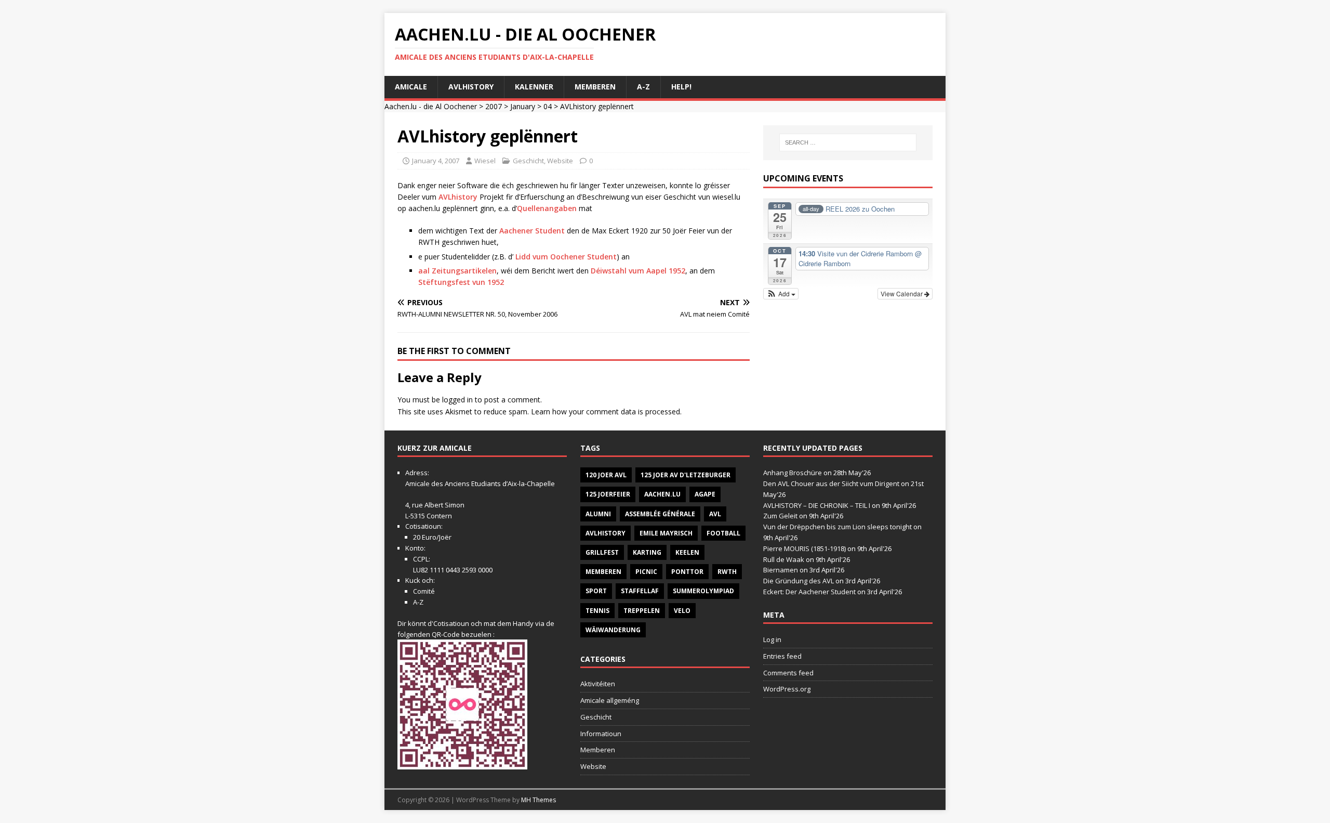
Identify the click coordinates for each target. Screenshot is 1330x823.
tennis (597, 610)
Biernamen (780, 569)
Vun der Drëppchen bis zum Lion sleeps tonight (837, 526)
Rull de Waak (783, 559)
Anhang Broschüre (792, 472)
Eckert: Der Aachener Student (809, 591)
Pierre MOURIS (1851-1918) (804, 548)
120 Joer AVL (606, 475)
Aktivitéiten (597, 683)
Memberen (595, 87)
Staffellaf (640, 590)
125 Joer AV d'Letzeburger (685, 475)
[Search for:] (848, 142)
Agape (705, 494)
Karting (647, 552)
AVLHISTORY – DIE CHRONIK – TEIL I (816, 505)
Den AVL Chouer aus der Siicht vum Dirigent (831, 483)
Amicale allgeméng (609, 700)
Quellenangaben (548, 208)
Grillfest (602, 552)
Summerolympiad (703, 590)
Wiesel (485, 160)
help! (681, 87)
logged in (457, 399)
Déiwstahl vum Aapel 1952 (638, 271)
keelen (687, 552)
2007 (493, 106)
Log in (772, 639)
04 (547, 106)
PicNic (646, 571)
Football (723, 533)
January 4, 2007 (435, 160)
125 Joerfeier (608, 494)
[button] (781, 294)
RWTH (727, 571)
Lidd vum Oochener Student (566, 257)
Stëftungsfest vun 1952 (461, 282)
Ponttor (687, 571)
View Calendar (902, 293)
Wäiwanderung (613, 629)
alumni (598, 514)
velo (682, 610)
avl (715, 514)
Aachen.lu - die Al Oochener (430, 106)
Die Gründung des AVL (798, 580)
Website (560, 160)
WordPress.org (786, 689)
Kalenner (534, 87)
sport (596, 590)
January (522, 106)
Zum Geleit (780, 515)
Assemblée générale (660, 514)
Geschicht (528, 160)
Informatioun (600, 733)
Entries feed (782, 656)
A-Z (643, 87)
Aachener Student (532, 231)
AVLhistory (471, 87)
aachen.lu (662, 494)
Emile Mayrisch (666, 533)
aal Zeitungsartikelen (457, 271)
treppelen (641, 610)
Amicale (411, 87)
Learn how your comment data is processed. (606, 411)
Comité (424, 591)
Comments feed (788, 672)
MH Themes (538, 799)
